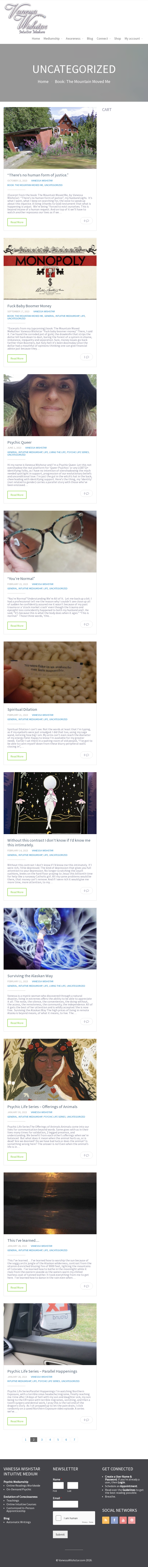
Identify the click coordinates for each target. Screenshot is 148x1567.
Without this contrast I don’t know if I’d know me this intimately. (48, 843)
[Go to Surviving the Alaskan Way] (50, 939)
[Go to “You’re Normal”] (50, 541)
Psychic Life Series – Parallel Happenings (42, 1371)
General (49, 316)
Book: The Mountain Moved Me (82, 81)
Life (83, 316)
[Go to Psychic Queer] (50, 405)
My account (132, 38)
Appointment (128, 1486)
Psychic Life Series (78, 452)
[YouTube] (123, 1520)
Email (57, 1498)
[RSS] (105, 1520)
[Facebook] (114, 1520)
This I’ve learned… (23, 1240)
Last (69, 1491)
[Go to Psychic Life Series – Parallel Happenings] (50, 1334)
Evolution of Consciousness (21, 1496)
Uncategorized (53, 185)
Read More (16, 222)
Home (36, 38)
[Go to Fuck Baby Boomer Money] (50, 269)
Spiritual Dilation (22, 709)
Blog (90, 38)
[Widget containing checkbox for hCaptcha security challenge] (74, 1518)
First (55, 1491)
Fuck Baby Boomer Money (29, 305)
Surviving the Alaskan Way (30, 975)
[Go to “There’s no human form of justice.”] (50, 138)
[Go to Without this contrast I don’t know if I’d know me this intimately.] (50, 803)
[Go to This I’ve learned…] (50, 1203)
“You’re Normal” (21, 578)
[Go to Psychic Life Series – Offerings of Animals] (50, 1069)
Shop (117, 38)
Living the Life (57, 452)
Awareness (73, 38)
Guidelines (129, 1490)
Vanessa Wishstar (42, 180)
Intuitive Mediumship (67, 316)
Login (121, 1482)
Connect (102, 38)
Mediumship (51, 38)
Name (57, 1479)
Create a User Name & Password (118, 1478)
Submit (60, 1534)
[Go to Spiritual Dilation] (50, 672)
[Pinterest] (131, 1520)
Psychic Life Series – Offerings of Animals (42, 1106)
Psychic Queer (19, 442)
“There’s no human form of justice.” (38, 174)
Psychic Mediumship (16, 1481)
